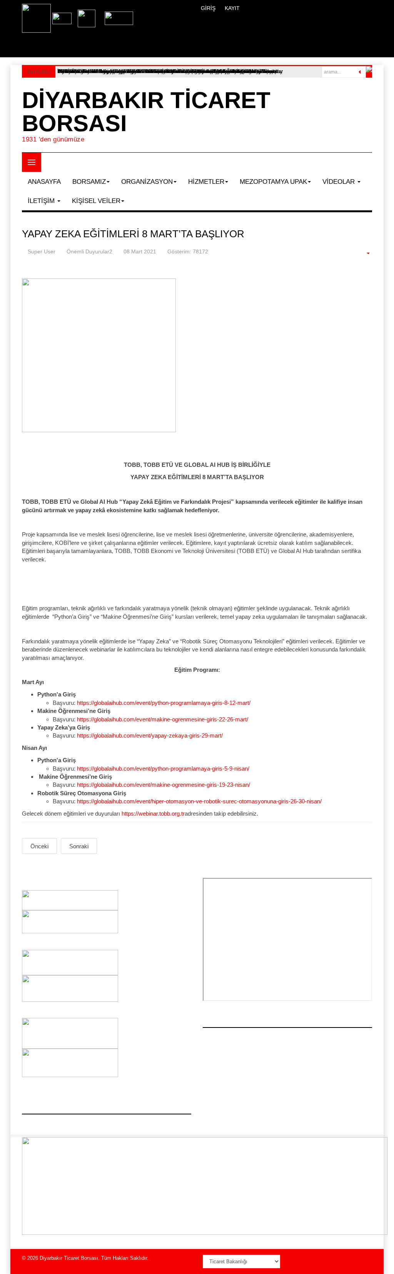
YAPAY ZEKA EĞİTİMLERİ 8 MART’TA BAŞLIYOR (133, 234)
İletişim (42, 201)
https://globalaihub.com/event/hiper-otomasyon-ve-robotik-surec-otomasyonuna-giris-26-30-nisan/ (199, 801)
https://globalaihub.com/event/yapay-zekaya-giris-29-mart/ (150, 735)
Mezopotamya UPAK (273, 181)
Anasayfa (44, 181)
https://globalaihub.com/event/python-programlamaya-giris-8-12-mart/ (163, 702)
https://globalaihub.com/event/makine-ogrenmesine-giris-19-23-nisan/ (163, 784)
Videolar (339, 181)
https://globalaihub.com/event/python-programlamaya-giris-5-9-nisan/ (163, 768)
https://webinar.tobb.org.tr (153, 813)
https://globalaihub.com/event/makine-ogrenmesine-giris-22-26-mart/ (162, 719)
